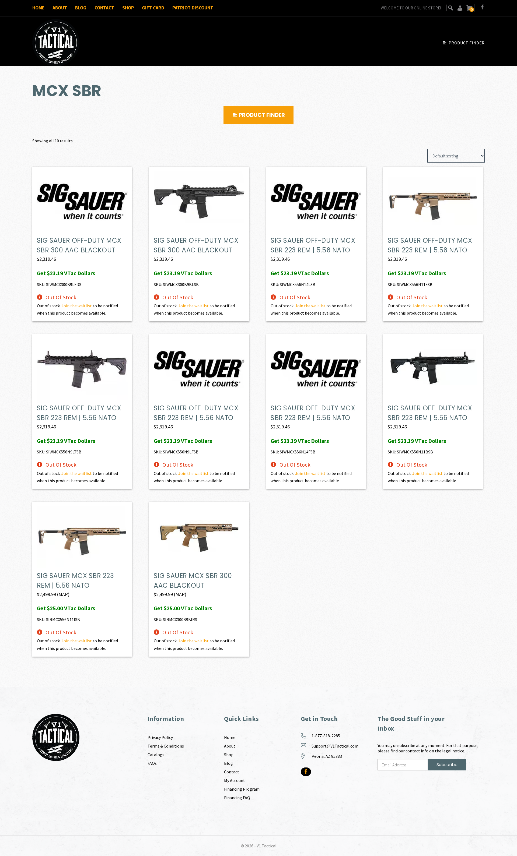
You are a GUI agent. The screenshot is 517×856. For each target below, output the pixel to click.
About (60, 8)
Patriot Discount (192, 8)
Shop (128, 8)
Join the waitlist (76, 305)
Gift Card (153, 8)
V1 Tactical (267, 845)
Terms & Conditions (166, 746)
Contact (104, 8)
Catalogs (156, 754)
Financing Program (242, 789)
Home (38, 8)
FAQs (152, 763)
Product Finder (467, 42)
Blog (80, 8)
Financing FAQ (237, 797)
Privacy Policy (160, 737)
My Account (234, 780)
